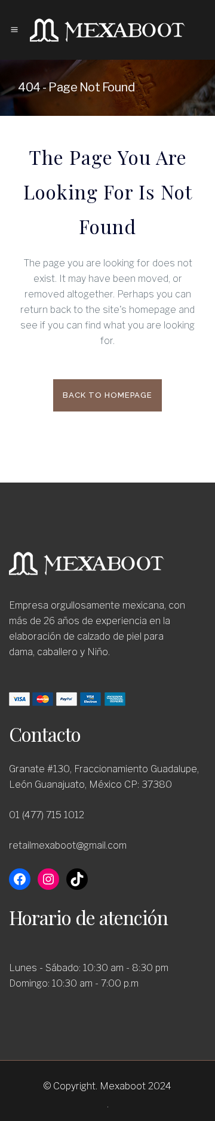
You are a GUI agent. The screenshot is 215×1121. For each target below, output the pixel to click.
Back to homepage (107, 395)
